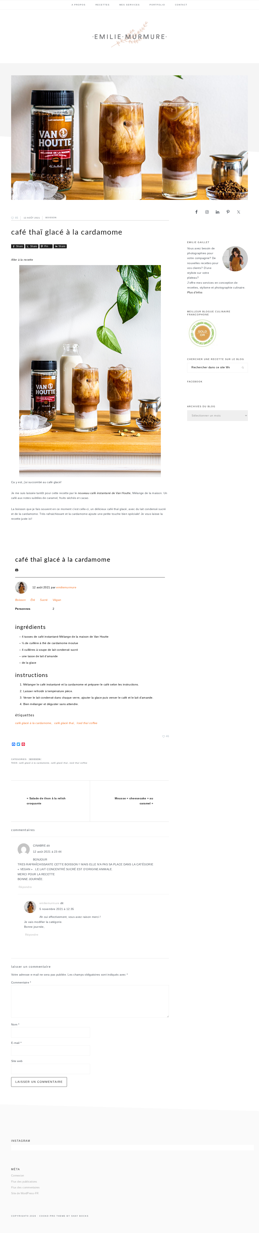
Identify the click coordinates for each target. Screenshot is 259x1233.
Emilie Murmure (129, 36)
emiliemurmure (66, 587)
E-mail (16, 1042)
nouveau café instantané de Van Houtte (104, 493)
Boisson (51, 218)
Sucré (44, 599)
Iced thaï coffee (87, 723)
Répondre (25, 887)
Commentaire (21, 982)
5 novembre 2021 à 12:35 (56, 909)
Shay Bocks (80, 1216)
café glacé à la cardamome (33, 723)
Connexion (17, 1175)
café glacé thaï (64, 723)
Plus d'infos (194, 292)
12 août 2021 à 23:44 (47, 851)
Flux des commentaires (25, 1187)
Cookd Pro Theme (52, 1216)
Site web (16, 1061)
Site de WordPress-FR (24, 1193)
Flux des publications (24, 1181)
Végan (57, 599)
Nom (15, 1024)
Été (33, 599)
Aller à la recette (22, 259)
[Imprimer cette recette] (16, 570)
